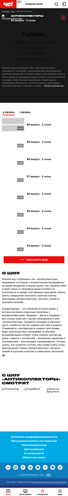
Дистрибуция (34, 449)
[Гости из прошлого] (56, 402)
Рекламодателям (34, 445)
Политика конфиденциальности (34, 436)
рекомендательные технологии (49, 482)
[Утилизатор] (12, 402)
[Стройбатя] (34, 402)
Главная (5, 11)
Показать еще (37, 259)
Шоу (13, 11)
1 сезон (25, 112)
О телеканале (34, 453)
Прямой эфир (34, 4)
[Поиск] (56, 4)
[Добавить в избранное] (63, 17)
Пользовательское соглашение (34, 441)
